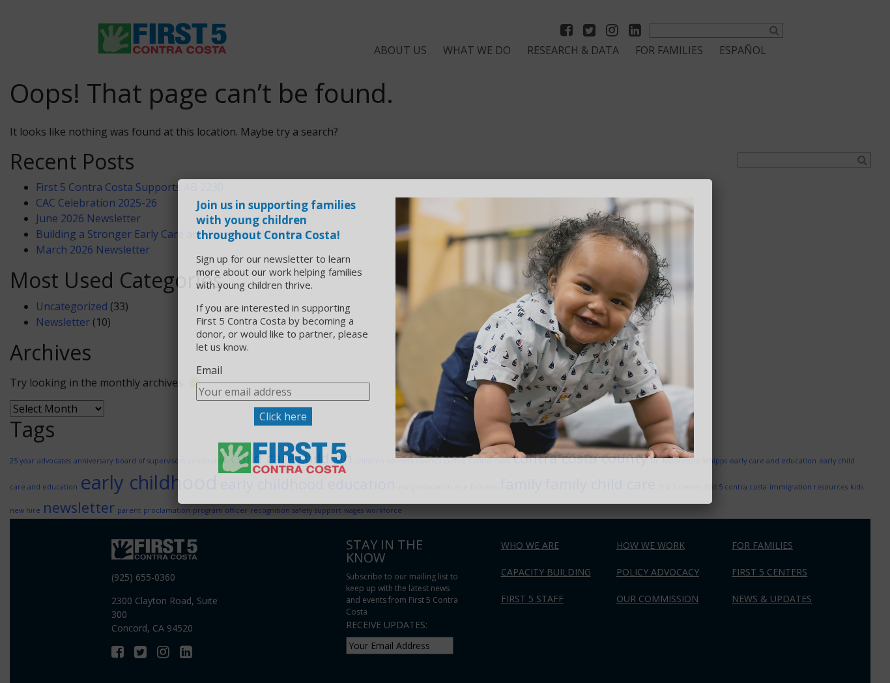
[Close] (698, 193)
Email (209, 370)
